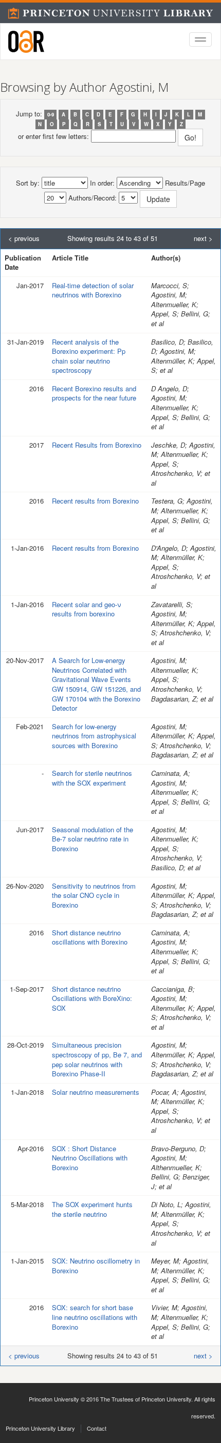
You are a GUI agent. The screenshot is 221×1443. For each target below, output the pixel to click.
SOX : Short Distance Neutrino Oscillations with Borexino (89, 1158)
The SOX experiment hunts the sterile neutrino (92, 1209)
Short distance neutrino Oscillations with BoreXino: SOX (92, 998)
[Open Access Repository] (26, 41)
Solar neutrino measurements (95, 1092)
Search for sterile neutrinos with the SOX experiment (92, 778)
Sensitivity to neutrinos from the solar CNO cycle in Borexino (94, 895)
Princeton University (54, 1399)
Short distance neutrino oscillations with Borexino (89, 937)
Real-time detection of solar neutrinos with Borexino (93, 290)
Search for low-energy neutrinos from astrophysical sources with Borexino (94, 736)
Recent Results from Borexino (96, 445)
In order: (102, 183)
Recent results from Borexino (95, 501)
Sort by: (28, 183)
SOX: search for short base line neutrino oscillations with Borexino (94, 1316)
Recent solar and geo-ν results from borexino (86, 609)
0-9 (50, 114)
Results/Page (185, 183)
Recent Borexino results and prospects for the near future (94, 393)
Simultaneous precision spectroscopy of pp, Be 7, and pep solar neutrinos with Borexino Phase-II (97, 1059)
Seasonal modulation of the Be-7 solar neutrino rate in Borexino (92, 839)
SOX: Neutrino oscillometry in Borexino (96, 1265)
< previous (24, 238)
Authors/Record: (92, 198)
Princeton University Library (40, 1428)
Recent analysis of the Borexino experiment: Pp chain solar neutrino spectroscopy (88, 356)
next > (203, 238)
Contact (96, 1428)
